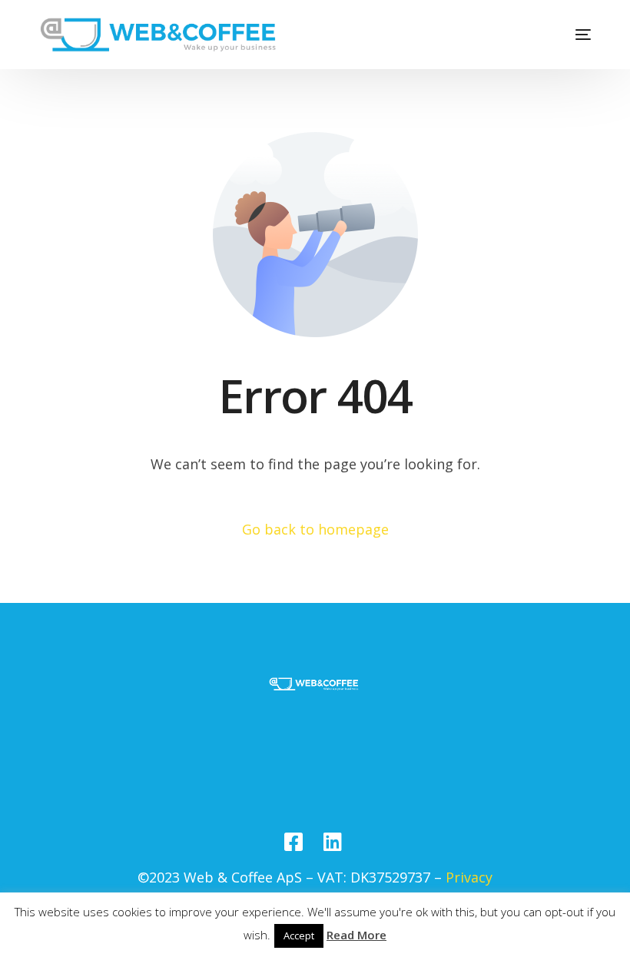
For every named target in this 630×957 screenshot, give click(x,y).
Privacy (469, 877)
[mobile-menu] (571, 34)
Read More (356, 934)
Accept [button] (299, 935)
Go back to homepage (315, 529)
